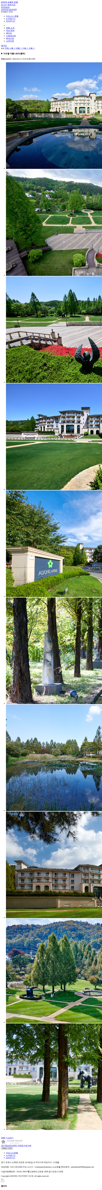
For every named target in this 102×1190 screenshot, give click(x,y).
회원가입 (11, 5)
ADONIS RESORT (9, 9)
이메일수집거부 (24, 1146)
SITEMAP (5, 7)
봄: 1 (13, 48)
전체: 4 (8, 48)
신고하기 (9, 1138)
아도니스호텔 (12, 1153)
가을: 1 (25, 48)
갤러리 (4, 46)
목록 (3, 1138)
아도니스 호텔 (12, 16)
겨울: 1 (32, 48)
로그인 (4, 5)
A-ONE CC (11, 19)
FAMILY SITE (7, 1148)
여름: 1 (19, 48)
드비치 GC (10, 21)
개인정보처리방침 (9, 1146)
